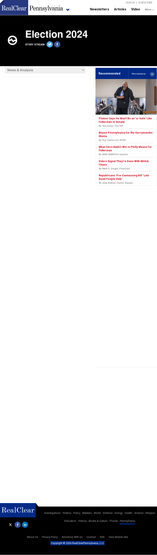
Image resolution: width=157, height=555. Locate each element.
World (97, 512)
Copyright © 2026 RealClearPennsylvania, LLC (77, 543)
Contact (91, 537)
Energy (119, 512)
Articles (120, 9)
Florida (114, 520)
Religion (150, 512)
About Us (32, 537)
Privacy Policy (50, 537)
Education (70, 520)
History (82, 520)
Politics (67, 512)
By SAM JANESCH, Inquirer (113, 154)
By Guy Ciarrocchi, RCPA (112, 140)
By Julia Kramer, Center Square (116, 183)
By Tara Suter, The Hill (111, 126)
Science (139, 512)
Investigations (52, 512)
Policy (76, 512)
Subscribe (145, 2)
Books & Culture (98, 520)
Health (128, 512)
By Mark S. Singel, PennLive (114, 168)
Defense (108, 512)
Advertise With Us (72, 537)
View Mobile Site (118, 537)
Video (135, 9)
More (148, 9)
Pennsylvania (127, 520)
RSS (102, 537)
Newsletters (99, 9)
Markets (87, 512)
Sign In (130, 2)
